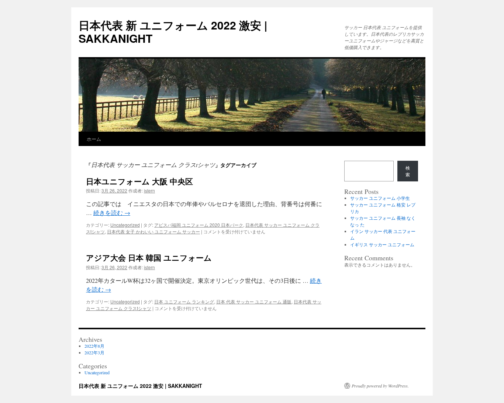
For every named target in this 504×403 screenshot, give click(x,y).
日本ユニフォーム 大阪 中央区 (139, 181)
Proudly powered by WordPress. (380, 386)
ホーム (94, 138)
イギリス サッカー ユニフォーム (382, 244)
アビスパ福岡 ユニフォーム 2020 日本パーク (198, 225)
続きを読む (111, 212)
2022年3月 (94, 352)
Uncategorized (125, 225)
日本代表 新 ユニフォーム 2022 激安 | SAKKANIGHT (173, 31)
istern (149, 190)
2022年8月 (94, 346)
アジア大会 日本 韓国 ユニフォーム (149, 257)
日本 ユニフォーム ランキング (184, 301)
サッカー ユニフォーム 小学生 (380, 198)
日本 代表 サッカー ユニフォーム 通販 (253, 301)
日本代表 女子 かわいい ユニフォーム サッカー (153, 231)
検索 (407, 171)
